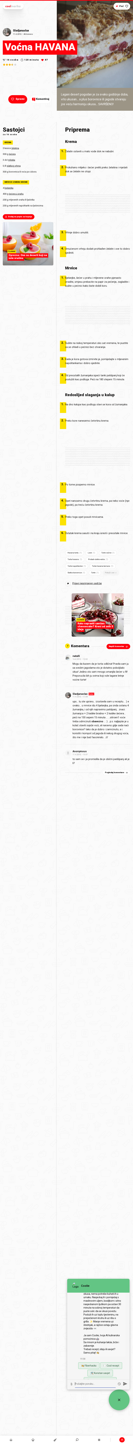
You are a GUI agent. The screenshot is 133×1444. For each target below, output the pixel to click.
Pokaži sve (109, 573)
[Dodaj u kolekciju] (126, 6)
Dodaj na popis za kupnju (20, 217)
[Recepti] (55, 1440)
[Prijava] (122, 1440)
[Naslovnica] (11, 1440)
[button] (77, 1440)
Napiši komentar (116, 646)
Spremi (20, 99)
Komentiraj (41, 99)
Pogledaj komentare (114, 772)
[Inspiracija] (33, 1440)
